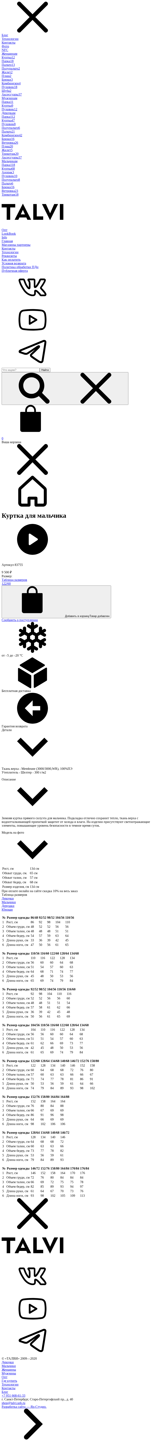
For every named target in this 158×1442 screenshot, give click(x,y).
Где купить (9, 1380)
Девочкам (8, 113)
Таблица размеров (14, 580)
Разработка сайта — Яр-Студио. (24, 1406)
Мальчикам (9, 161)
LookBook (9, 233)
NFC (5, 50)
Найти (45, 370)
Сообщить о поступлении (20, 620)
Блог (5, 35)
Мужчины (9, 1373)
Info (4, 237)
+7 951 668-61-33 (13, 1395)
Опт (4, 230)
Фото (5, 46)
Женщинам (9, 53)
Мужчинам (9, 98)
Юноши (7, 909)
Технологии (10, 39)
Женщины (9, 1369)
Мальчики (9, 902)
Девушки (8, 906)
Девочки (8, 898)
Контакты (8, 42)
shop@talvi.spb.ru (13, 1403)
